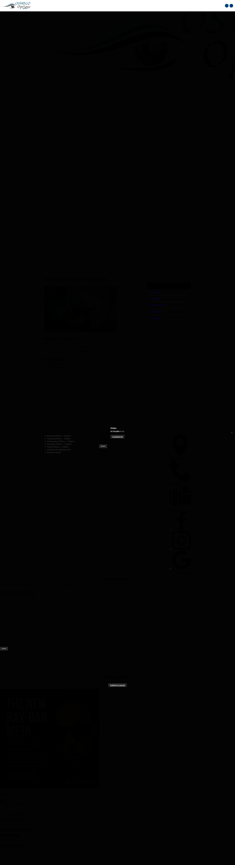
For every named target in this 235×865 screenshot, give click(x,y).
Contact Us (117, 436)
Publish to (117, 685)
